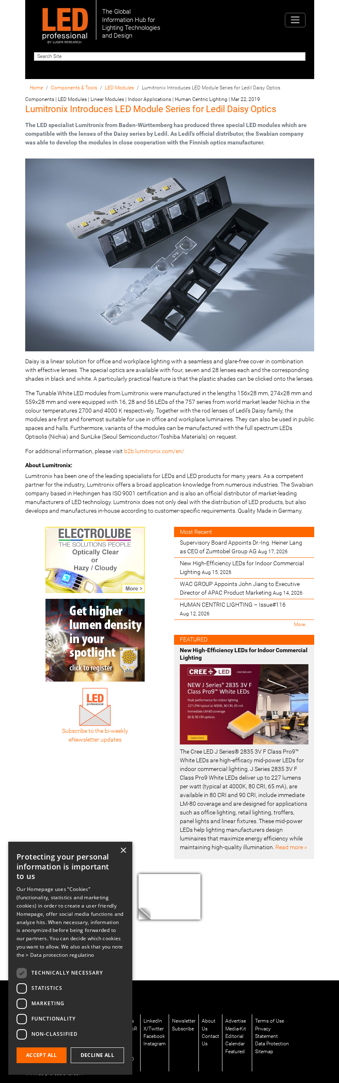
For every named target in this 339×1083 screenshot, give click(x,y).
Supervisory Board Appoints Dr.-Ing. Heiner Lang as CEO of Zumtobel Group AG (241, 547)
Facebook (154, 1036)
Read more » (291, 847)
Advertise (235, 1021)
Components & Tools (74, 88)
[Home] (65, 20)
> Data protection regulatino (60, 954)
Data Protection (272, 1044)
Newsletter (184, 1021)
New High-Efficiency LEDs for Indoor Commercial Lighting (242, 567)
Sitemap (264, 1051)
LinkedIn (152, 1021)
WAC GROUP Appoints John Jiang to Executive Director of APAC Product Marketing (241, 588)
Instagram (154, 1044)
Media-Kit (235, 1029)
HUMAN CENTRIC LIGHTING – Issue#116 (233, 609)
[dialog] (70, 958)
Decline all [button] (97, 1055)
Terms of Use (269, 1021)
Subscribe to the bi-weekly (95, 731)
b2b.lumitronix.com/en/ (154, 451)
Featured (235, 1051)
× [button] (123, 851)
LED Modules (119, 88)
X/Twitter (153, 1029)
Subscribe (183, 1029)
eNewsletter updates (95, 739)
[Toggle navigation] (295, 20)
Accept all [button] (41, 1055)
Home (36, 88)
